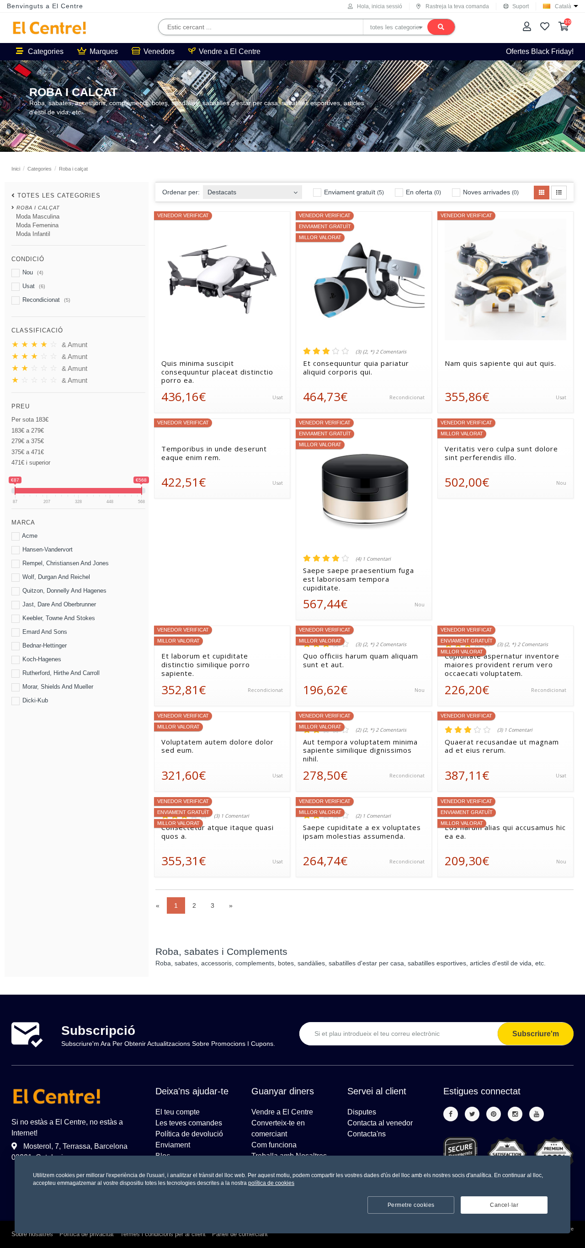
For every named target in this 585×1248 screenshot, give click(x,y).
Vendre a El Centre (230, 51)
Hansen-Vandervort (47, 549)
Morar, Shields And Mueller (57, 686)
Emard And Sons (44, 631)
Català (563, 6)
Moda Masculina (37, 216)
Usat (33, 286)
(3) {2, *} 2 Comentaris (381, 351)
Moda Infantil (33, 233)
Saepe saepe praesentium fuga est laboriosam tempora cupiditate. (358, 579)
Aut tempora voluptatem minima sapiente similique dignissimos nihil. (360, 750)
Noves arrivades (490, 192)
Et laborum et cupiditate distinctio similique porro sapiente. (205, 664)
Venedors (159, 51)
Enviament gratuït (353, 192)
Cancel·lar (504, 1205)
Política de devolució (189, 1134)
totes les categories (59, 195)
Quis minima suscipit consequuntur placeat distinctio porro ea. (217, 372)
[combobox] (252, 189)
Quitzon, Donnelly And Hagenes (63, 590)
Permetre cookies (411, 1205)
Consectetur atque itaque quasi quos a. (217, 832)
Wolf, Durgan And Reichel (55, 576)
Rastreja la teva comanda (457, 6)
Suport (520, 6)
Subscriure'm (535, 1034)
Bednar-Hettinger (44, 645)
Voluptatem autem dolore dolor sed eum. (217, 746)
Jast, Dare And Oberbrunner (58, 604)
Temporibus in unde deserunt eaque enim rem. (214, 453)
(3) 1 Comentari (514, 730)
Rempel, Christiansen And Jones (65, 563)
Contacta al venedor (380, 1123)
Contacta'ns (366, 1134)
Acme (29, 535)
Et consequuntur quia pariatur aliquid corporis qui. (356, 367)
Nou (32, 272)
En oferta (422, 192)
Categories (46, 51)
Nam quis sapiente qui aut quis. (500, 363)
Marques (104, 51)
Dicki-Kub (34, 700)
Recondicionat (45, 299)
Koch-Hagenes (41, 659)
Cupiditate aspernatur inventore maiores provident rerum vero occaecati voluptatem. (502, 664)
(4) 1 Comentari (373, 559)
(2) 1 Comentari (373, 816)
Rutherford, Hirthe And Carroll (60, 673)
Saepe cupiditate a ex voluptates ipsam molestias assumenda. (362, 832)
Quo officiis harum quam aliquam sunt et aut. (360, 660)
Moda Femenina (37, 225)
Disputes (361, 1112)
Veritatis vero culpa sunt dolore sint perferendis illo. (501, 453)
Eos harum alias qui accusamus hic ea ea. (505, 832)
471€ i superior (30, 462)
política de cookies (271, 1183)
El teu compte (177, 1112)
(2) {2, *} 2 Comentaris (381, 730)
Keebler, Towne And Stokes (58, 618)
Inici (15, 168)
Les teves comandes (188, 1123)
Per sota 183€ (29, 419)
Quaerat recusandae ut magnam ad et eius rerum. (502, 746)
